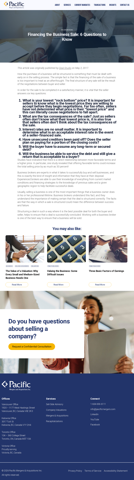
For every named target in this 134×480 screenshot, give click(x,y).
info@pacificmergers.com (102, 409)
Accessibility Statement (116, 471)
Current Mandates (82, 5)
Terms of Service (92, 471)
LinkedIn (94, 414)
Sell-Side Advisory (54, 404)
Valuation (35, 266)
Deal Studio (65, 68)
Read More (17, 284)
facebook (95, 424)
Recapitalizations (54, 421)
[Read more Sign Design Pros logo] (14, 5)
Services (67, 5)
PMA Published (53, 266)
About (57, 5)
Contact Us (124, 5)
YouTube (94, 419)
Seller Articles (67, 30)
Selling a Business (22, 266)
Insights (112, 5)
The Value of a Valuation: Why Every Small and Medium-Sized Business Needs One (22, 274)
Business (9, 266)
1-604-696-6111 (98, 404)
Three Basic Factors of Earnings (106, 271)
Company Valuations (56, 410)
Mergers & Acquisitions (57, 415)
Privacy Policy (75, 471)
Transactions (99, 5)
